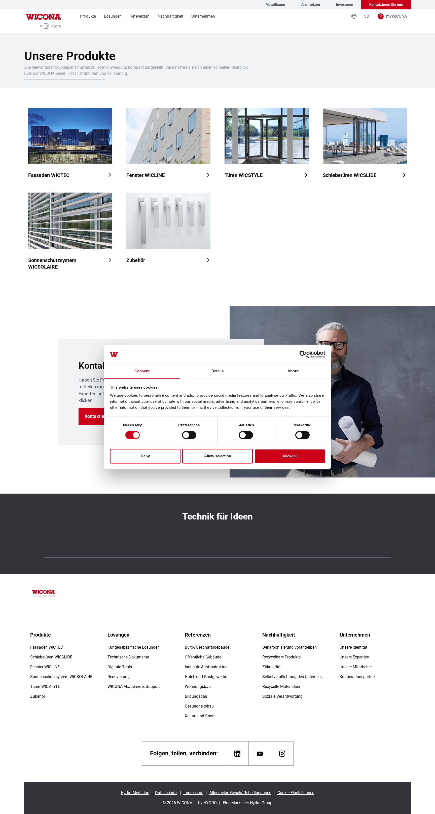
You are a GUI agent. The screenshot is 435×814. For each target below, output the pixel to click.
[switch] (189, 435)
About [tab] (293, 371)
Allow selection (217, 456)
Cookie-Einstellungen (295, 792)
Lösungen (113, 16)
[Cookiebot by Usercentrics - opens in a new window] (303, 354)
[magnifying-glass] (367, 16)
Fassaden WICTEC (48, 175)
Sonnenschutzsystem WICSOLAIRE (52, 263)
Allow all (290, 456)
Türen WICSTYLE (244, 175)
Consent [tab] (142, 371)
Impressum (193, 792)
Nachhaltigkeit (170, 16)
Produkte (88, 16)
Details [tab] (217, 371)
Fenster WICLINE (145, 175)
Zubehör (135, 260)
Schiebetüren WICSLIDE (349, 175)
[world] (353, 16)
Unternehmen (203, 16)
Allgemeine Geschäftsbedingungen (240, 792)
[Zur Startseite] (43, 21)
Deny (145, 456)
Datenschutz (166, 792)
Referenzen (140, 16)
